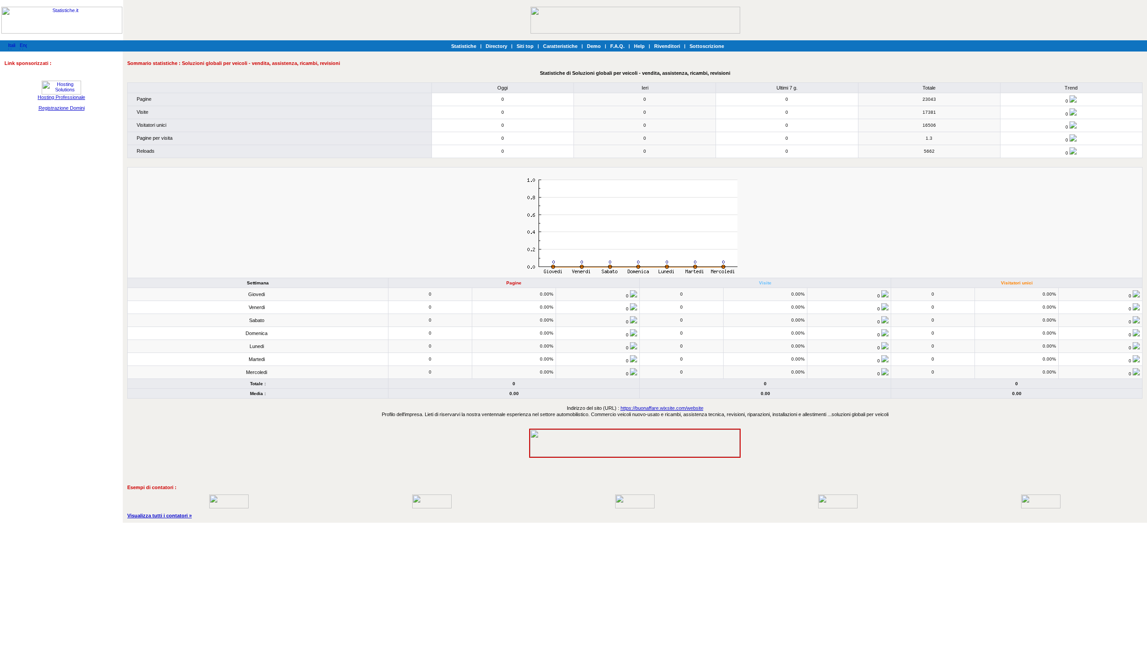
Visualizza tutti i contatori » (159, 515)
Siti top (525, 46)
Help (639, 46)
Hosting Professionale (61, 97)
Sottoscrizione (707, 46)
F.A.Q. (617, 46)
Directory (496, 46)
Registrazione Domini (62, 108)
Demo (594, 46)
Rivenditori (667, 46)
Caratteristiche (560, 46)
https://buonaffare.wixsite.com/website (662, 408)
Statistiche (463, 46)
